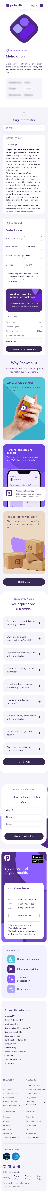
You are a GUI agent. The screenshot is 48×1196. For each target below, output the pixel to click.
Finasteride (7, 1133)
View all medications (24, 836)
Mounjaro (7, 1129)
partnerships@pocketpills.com (21, 934)
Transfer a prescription (35, 1089)
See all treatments (10, 1105)
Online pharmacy (33, 1085)
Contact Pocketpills (34, 1121)
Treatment (7, 1085)
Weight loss (8, 1089)
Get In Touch (22, 915)
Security (6, 1177)
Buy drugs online (9, 1137)
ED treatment (8, 1097)
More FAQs (24, 761)
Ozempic (6, 1117)
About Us (30, 1117)
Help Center (31, 1125)
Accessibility (31, 1133)
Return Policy (39, 1177)
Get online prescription (31, 1102)
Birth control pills (10, 1101)
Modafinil (6, 1125)
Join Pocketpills (32, 1137)
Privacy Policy (28, 1177)
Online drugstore (33, 1093)
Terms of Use (16, 1177)
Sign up (34, 5)
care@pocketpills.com (28, 899)
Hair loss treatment (11, 1093)
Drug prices (31, 1097)
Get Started (24, 582)
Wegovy (6, 1121)
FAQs (28, 1129)
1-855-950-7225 (26, 904)
